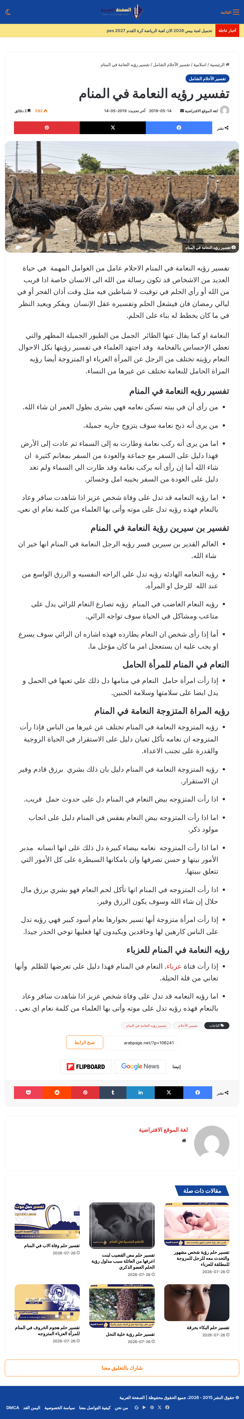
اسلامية (200, 64)
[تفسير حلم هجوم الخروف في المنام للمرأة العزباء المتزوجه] (47, 1302)
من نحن (121, 1407)
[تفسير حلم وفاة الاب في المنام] (47, 1221)
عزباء (174, 966)
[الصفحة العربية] (122, 11)
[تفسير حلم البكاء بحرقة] (196, 1302)
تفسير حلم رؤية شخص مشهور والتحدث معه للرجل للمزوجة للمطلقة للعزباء (201, 1258)
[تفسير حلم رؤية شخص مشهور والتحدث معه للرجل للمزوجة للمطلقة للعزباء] (196, 1224)
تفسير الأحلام (188, 1025)
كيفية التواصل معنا (95, 1407)
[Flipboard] (86, 1067)
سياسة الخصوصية (59, 1407)
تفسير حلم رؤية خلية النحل (130, 1334)
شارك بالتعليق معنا (122, 1368)
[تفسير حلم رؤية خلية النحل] (121, 1306)
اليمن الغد (31, 1407)
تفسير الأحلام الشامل (171, 64)
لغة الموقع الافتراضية (201, 110)
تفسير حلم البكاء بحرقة (208, 1327)
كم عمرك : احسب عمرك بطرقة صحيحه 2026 (172, 30)
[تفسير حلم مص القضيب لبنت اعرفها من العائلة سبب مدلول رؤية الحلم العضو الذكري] (121, 1226)
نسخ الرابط (84, 1042)
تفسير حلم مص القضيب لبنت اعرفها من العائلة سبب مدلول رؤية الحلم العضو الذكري (123, 1261)
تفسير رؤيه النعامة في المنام (146, 1025)
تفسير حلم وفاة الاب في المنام (52, 1245)
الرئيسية (218, 64)
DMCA (12, 1407)
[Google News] (140, 1067)
